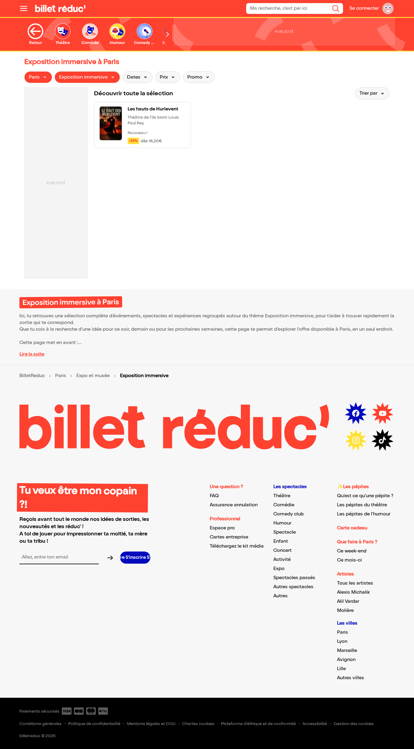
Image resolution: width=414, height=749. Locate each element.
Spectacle (284, 532)
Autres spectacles (293, 587)
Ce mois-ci (349, 560)
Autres (280, 596)
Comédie (283, 505)
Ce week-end (351, 551)
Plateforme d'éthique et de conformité (258, 723)
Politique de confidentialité (94, 723)
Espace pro (222, 528)
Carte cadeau (352, 528)
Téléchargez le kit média (237, 546)
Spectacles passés (294, 578)
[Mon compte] (388, 8)
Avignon (346, 660)
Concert (282, 550)
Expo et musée (93, 375)
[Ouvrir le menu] (26, 8)
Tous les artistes (355, 583)
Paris (60, 375)
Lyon (342, 641)
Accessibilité (314, 723)
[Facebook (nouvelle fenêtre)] (356, 413)
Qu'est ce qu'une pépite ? (365, 496)
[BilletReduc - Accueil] (60, 8)
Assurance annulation (234, 505)
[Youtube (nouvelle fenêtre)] (382, 413)
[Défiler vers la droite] (167, 34)
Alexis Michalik (353, 592)
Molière (345, 610)
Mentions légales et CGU (151, 723)
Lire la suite (31, 354)
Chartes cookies (198, 723)
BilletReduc (32, 375)
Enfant (280, 541)
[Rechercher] (335, 8)
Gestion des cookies (354, 723)
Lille (341, 669)
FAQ (214, 496)
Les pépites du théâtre (362, 505)
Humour (282, 523)
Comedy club (288, 514)
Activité (282, 559)
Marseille (347, 650)
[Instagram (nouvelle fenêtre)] (356, 440)
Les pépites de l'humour (363, 514)
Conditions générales (40, 723)
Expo (279, 569)
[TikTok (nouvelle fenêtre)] (382, 440)
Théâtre (281, 496)
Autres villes (350, 678)
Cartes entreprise (229, 537)
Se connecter (364, 8)
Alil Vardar (348, 601)
